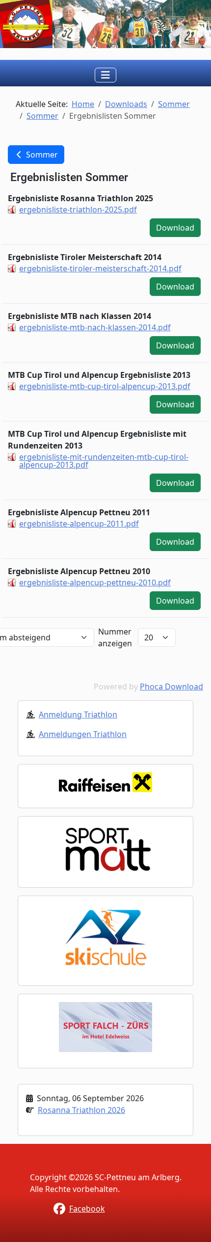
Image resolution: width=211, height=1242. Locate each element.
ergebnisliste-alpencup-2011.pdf (79, 523)
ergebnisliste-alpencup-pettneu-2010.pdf (95, 582)
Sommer (41, 154)
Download (175, 227)
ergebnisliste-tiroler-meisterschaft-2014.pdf (100, 268)
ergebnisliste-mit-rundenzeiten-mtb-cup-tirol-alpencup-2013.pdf (103, 460)
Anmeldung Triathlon (78, 714)
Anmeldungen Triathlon (83, 734)
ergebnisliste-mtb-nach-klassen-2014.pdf (95, 327)
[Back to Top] (194, 1224)
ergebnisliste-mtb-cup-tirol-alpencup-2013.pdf (104, 386)
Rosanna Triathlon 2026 (81, 1110)
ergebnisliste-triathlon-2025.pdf (78, 209)
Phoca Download (171, 686)
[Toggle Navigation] (105, 75)
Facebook (87, 1208)
